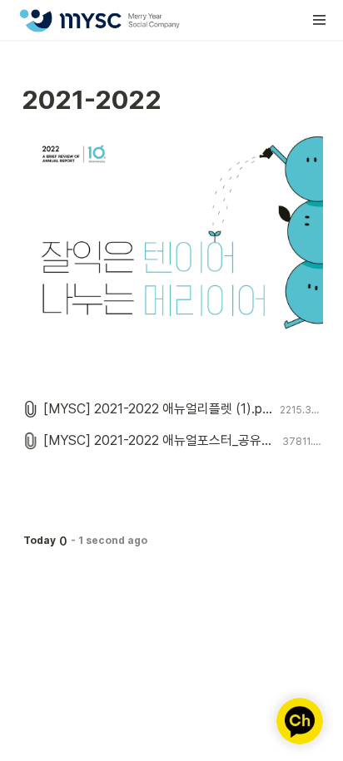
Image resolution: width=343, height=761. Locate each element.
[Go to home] (99, 20)
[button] (319, 20)
